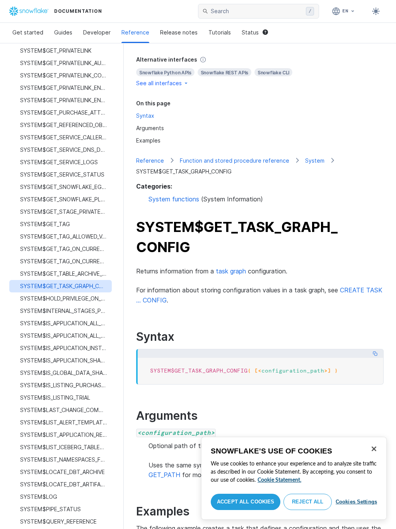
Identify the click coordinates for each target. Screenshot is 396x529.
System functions (173, 199)
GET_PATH (164, 475)
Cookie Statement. (279, 480)
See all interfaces (159, 83)
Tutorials (219, 32)
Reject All (307, 502)
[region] (294, 478)
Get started (27, 32)
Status (250, 32)
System (314, 160)
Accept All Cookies (245, 502)
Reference (135, 32)
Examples (148, 140)
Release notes (179, 32)
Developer (97, 32)
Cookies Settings (356, 502)
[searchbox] (257, 11)
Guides (63, 32)
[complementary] (260, 71)
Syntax (145, 115)
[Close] (373, 448)
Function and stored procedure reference (234, 160)
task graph (231, 271)
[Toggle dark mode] (376, 11)
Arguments (150, 128)
